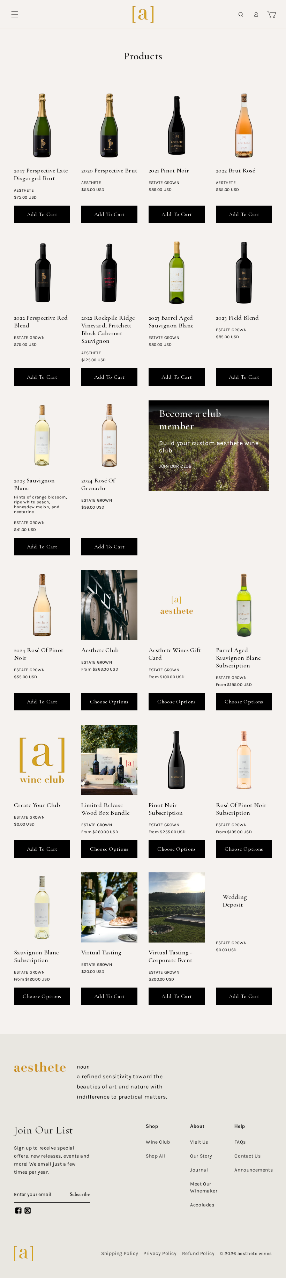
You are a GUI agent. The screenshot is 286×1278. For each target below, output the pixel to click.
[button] (14, 14)
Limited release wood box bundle (105, 809)
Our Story (201, 1156)
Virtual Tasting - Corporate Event (171, 956)
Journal (199, 1170)
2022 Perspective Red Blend (41, 321)
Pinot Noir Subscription (166, 809)
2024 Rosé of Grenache (98, 484)
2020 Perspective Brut (109, 170)
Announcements (253, 1170)
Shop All (155, 1156)
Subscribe (80, 1194)
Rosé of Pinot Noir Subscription (241, 809)
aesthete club (100, 650)
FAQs (240, 1142)
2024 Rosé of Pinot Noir (38, 654)
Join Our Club (175, 466)
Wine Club (158, 1142)
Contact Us (247, 1156)
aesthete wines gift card (175, 654)
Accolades (202, 1205)
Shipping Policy (119, 1253)
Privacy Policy (159, 1253)
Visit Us (199, 1142)
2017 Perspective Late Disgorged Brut (41, 174)
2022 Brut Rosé (235, 170)
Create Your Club (37, 805)
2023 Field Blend (237, 318)
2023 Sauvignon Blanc (34, 484)
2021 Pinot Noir (169, 170)
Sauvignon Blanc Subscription (36, 956)
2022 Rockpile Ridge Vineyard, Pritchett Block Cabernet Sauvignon (108, 329)
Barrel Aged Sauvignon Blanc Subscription (238, 657)
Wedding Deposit (235, 900)
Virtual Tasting (101, 952)
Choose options (109, 701)
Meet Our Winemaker (203, 1187)
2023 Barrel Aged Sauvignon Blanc (171, 321)
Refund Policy (198, 1253)
